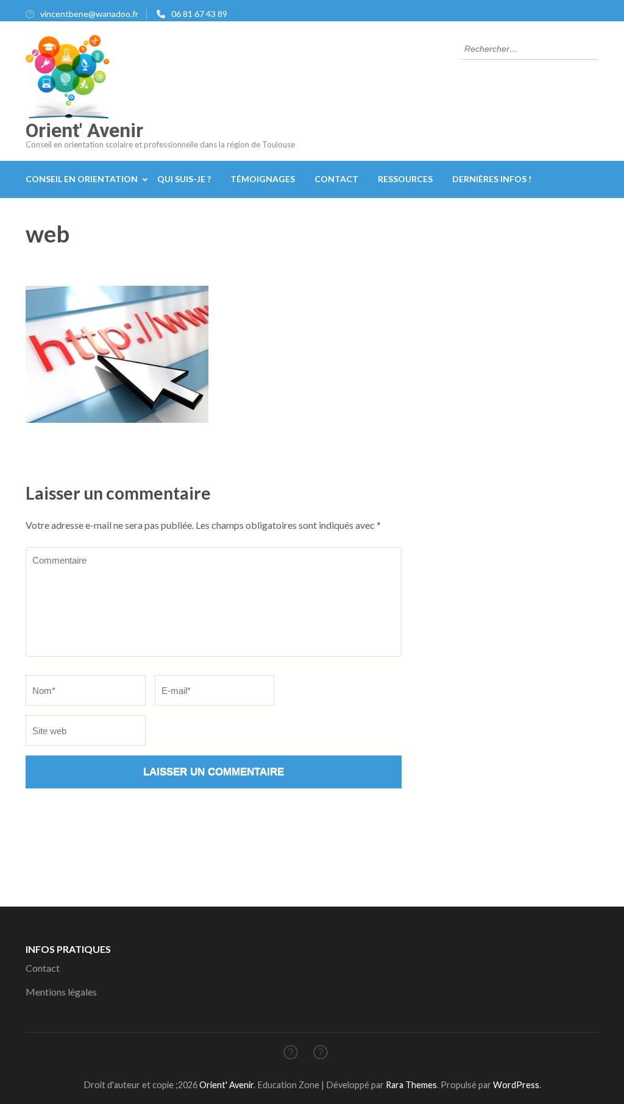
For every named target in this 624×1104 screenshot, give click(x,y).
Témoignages (262, 179)
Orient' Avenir (84, 130)
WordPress (516, 1085)
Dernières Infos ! (491, 179)
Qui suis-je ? (184, 179)
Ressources (405, 179)
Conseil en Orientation (82, 179)
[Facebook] (290, 1054)
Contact (336, 179)
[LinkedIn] (320, 1054)
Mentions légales (61, 991)
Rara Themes (411, 1085)
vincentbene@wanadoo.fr (89, 14)
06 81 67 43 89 (199, 14)
